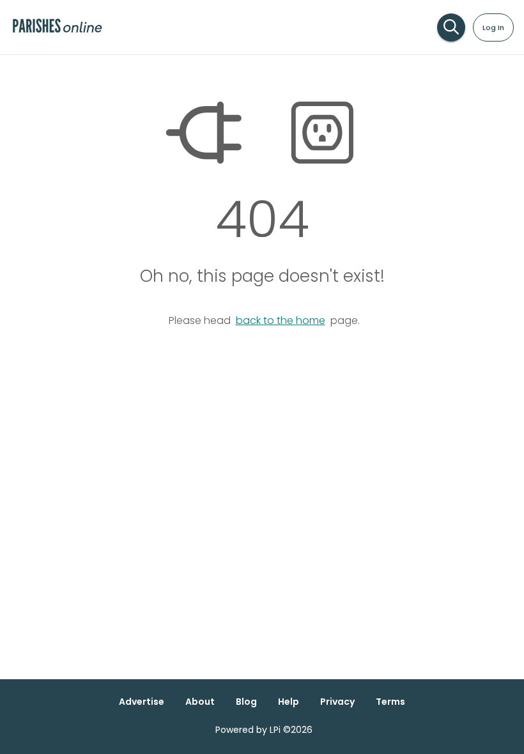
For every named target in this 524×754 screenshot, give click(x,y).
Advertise (141, 701)
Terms (390, 701)
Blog (246, 701)
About (200, 701)
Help (288, 701)
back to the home (280, 320)
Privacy (337, 701)
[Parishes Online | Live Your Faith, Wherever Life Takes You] (57, 32)
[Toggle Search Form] (451, 27)
